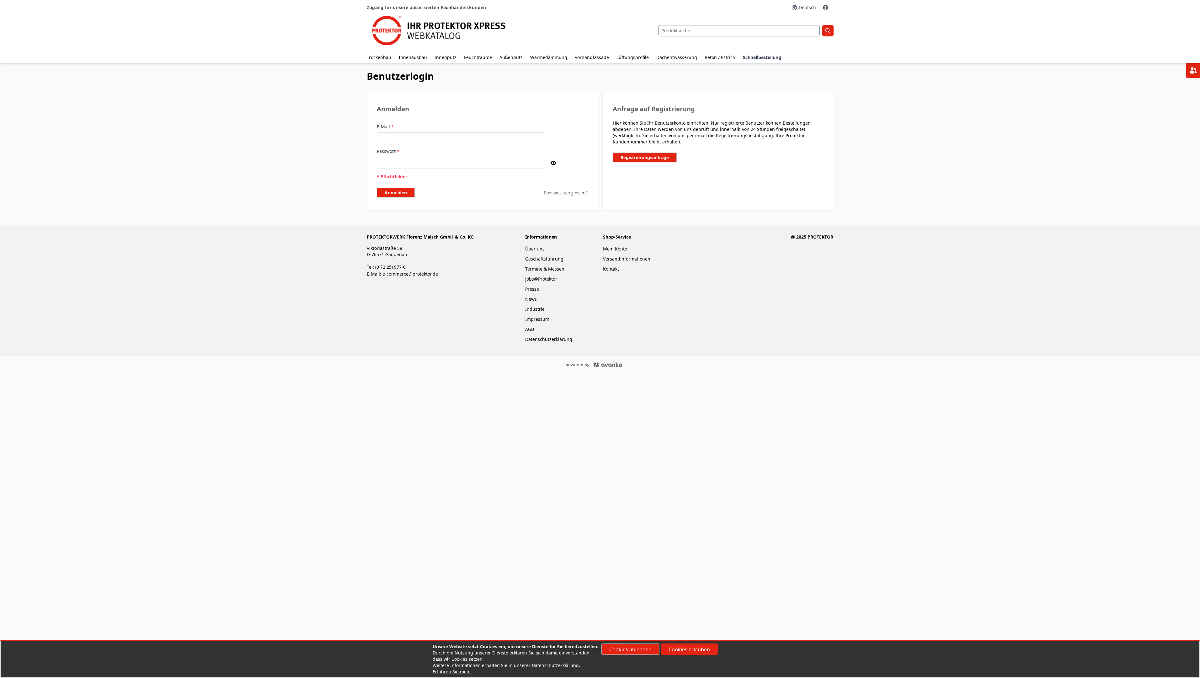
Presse (532, 289)
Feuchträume (478, 57)
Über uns (535, 249)
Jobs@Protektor (541, 279)
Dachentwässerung (676, 57)
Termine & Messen (544, 269)
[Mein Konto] (826, 7)
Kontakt (611, 269)
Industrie (535, 309)
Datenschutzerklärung (548, 339)
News (531, 299)
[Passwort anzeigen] (553, 163)
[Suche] (828, 30)
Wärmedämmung (548, 57)
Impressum (537, 319)
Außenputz (511, 57)
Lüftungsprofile (632, 57)
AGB (529, 329)
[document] (600, 659)
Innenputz (445, 57)
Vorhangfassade (592, 57)
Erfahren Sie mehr (452, 672)
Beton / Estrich (720, 57)
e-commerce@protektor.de (410, 274)
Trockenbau (379, 57)
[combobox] (739, 30)
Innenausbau (413, 57)
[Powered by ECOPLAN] (613, 364)
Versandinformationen (626, 259)
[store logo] (444, 30)
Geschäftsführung (544, 259)
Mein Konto (615, 249)
